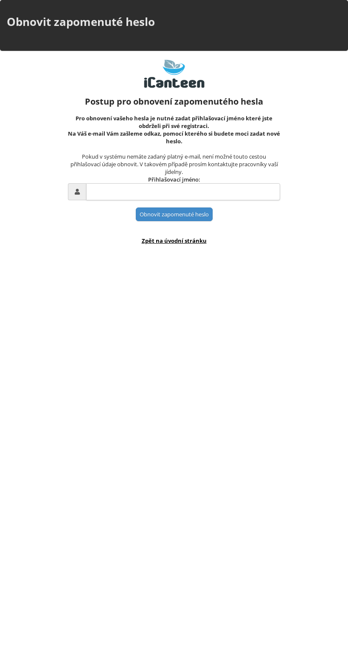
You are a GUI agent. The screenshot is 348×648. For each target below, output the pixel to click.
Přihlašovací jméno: (174, 179)
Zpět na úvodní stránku (174, 240)
